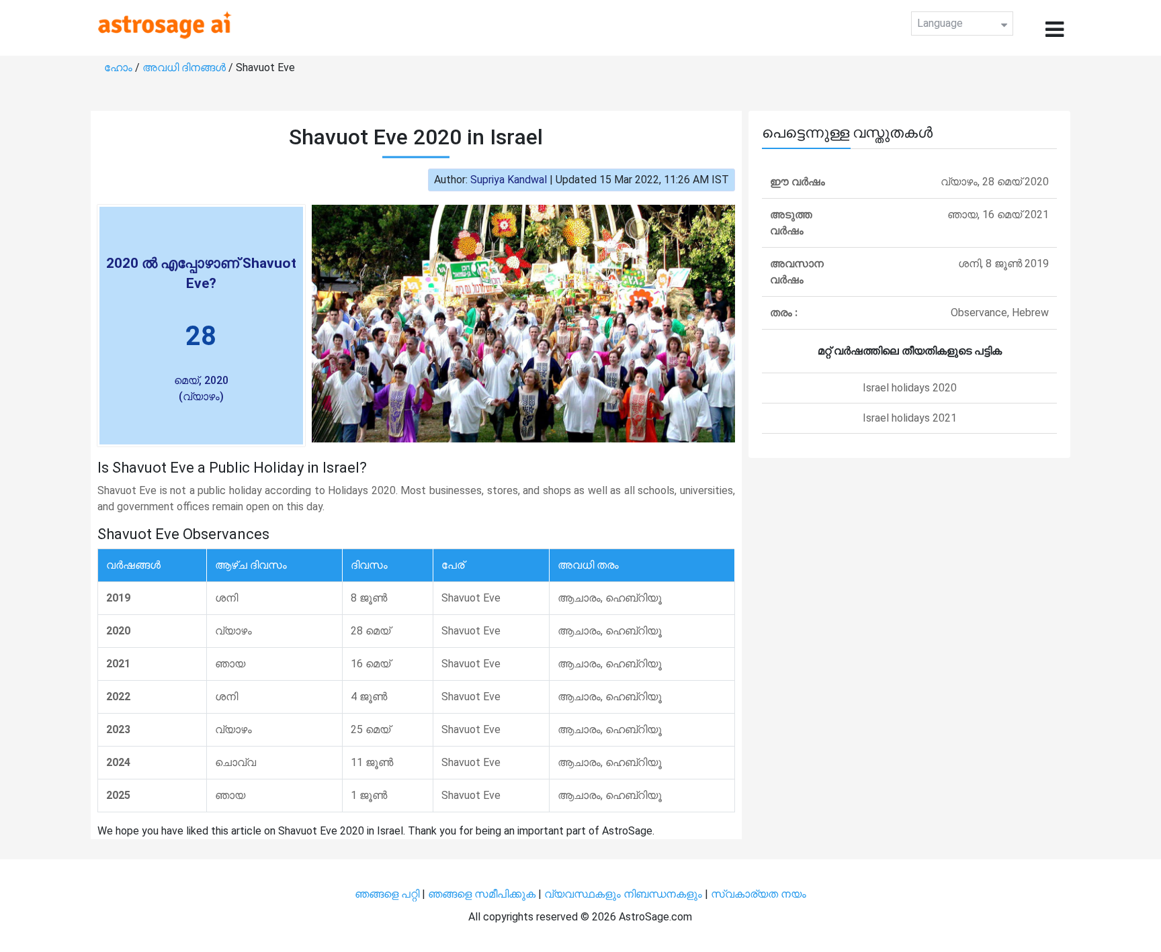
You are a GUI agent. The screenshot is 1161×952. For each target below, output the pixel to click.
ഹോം (119, 67)
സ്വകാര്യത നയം (758, 894)
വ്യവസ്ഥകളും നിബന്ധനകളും (624, 894)
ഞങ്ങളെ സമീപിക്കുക (481, 894)
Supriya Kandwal (508, 179)
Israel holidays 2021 (910, 418)
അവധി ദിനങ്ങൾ (185, 67)
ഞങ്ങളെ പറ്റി (387, 894)
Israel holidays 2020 (910, 387)
